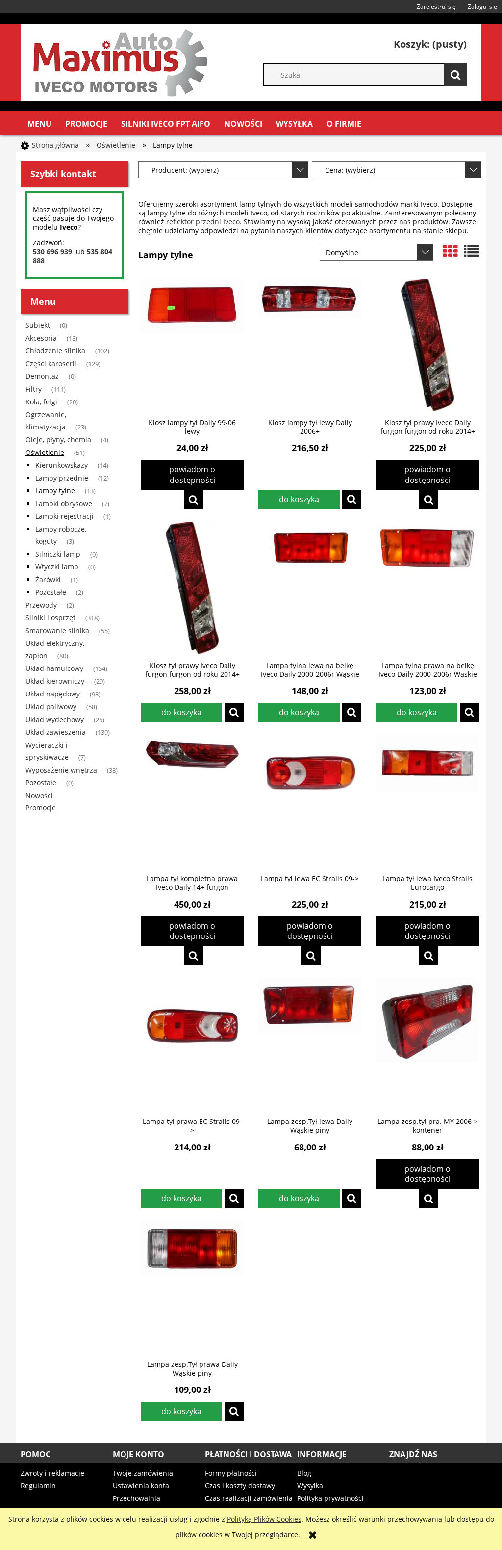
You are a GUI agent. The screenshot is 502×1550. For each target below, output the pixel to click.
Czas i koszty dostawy (240, 1485)
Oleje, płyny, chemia (58, 439)
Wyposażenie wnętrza (61, 770)
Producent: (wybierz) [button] (185, 170)
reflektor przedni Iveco (203, 221)
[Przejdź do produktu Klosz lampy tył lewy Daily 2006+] (309, 345)
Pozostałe (50, 592)
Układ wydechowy (54, 719)
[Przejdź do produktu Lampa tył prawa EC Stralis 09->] (192, 1044)
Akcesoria (41, 338)
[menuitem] (39, 123)
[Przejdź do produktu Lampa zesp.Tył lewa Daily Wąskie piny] (309, 1044)
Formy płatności (231, 1473)
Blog (304, 1473)
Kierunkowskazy (61, 465)
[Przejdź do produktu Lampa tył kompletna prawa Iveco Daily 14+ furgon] (192, 801)
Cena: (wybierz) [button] (350, 170)
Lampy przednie (61, 477)
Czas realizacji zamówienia (249, 1498)
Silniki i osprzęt (50, 617)
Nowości (39, 795)
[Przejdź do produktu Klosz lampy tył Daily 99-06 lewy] (192, 345)
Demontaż (42, 376)
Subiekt (37, 325)
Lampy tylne (55, 490)
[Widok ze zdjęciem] (450, 251)
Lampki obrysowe (63, 503)
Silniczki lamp (57, 554)
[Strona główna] (119, 61)
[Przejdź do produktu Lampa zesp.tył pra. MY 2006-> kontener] (427, 1044)
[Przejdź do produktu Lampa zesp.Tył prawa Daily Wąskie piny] (192, 1287)
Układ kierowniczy (54, 681)
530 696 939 (52, 251)
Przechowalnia (136, 1498)
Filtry (33, 389)
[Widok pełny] (471, 251)
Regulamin (38, 1485)
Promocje (40, 807)
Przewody (41, 605)
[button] (193, 499)
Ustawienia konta (141, 1485)
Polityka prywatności (330, 1498)
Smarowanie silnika (57, 630)
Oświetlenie (44, 452)
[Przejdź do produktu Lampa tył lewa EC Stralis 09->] (309, 801)
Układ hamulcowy (54, 668)
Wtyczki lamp (56, 566)
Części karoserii (50, 363)
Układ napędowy (52, 693)
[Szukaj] (455, 74)
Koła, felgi (41, 401)
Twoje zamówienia (143, 1473)
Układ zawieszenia (55, 732)
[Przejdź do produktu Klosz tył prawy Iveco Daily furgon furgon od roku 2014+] (427, 345)
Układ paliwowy (50, 706)
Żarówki (48, 579)
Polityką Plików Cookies (264, 1518)
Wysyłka (310, 1485)
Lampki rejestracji (64, 516)
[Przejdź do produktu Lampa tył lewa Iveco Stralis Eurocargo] (427, 801)
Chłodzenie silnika (55, 350)
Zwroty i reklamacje (52, 1473)
